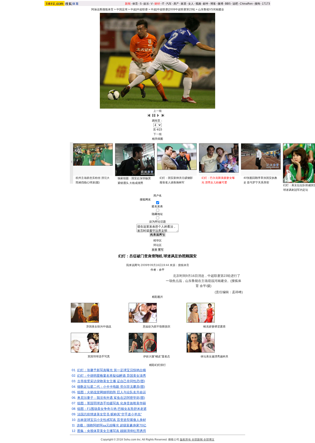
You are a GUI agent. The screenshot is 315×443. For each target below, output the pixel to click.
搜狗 (257, 3)
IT (163, 3)
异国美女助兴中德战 (98, 326)
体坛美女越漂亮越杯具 (214, 356)
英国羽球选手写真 (99, 356)
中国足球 (122, 9)
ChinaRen (246, 3)
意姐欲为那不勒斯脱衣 (156, 326)
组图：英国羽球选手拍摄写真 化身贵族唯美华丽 (111, 403)
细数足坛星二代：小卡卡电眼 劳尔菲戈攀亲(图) (111, 386)
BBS (228, 3)
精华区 (157, 240)
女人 (191, 3)
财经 (157, 3)
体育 (135, 3)
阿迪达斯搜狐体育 (102, 9)
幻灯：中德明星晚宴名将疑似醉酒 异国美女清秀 (111, 375)
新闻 (128, 3)
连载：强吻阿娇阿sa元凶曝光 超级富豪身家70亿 (111, 425)
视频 (198, 3)
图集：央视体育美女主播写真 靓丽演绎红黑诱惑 (111, 431)
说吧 (235, 3)
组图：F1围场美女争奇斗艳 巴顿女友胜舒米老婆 (112, 409)
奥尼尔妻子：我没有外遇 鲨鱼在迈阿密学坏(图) (111, 398)
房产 (176, 3)
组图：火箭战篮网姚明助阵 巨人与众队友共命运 (111, 392)
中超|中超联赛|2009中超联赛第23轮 (173, 9)
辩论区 (157, 245)
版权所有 (185, 439)
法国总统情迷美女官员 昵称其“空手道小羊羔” (109, 414)
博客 (213, 3)
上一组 (157, 111)
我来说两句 (133, 265)
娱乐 (146, 3)
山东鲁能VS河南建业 (211, 9)
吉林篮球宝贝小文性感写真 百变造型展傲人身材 (111, 420)
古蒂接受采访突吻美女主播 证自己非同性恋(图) (111, 381)
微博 (220, 3)
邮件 (205, 3)
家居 (183, 3)
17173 (266, 3)
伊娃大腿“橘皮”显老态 (156, 356)
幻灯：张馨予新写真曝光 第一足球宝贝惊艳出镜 (111, 370)
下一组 (157, 134)
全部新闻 (197, 439)
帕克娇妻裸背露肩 (214, 326)
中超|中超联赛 (139, 9)
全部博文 (208, 439)
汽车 (169, 3)
